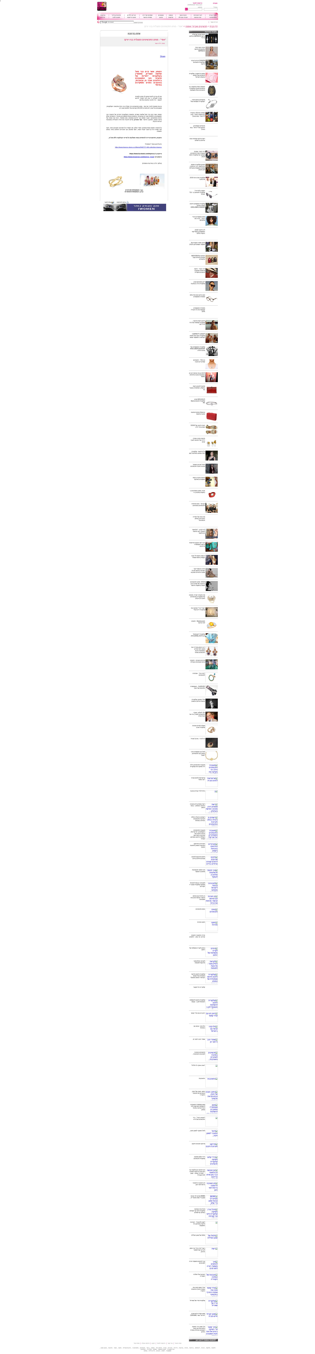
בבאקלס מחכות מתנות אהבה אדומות (198, 413)
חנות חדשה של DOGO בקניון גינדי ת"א (198, 426)
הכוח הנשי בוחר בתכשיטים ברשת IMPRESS (200, 49)
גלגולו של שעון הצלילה (198, 1235)
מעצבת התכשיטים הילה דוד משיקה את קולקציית (197, 765)
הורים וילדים (131, 15)
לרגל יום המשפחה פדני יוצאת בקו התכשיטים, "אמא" (198, 753)
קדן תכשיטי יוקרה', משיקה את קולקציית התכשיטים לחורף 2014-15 (197, 596)
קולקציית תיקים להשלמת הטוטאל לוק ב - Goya (197, 1001)
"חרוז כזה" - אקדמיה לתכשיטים (199, 674)
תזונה (119, 1348)
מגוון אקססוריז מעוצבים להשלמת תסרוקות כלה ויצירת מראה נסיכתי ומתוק (197, 1107)
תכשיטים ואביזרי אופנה (196, 26)
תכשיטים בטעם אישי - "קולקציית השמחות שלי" (197, 100)
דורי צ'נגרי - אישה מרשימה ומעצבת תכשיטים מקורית (199, 270)
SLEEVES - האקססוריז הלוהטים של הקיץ (197, 687)
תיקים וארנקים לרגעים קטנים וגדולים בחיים (198, 857)
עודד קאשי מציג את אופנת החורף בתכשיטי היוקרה (198, 1289)
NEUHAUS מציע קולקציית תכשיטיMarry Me (198, 401)
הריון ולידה (152, 1351)
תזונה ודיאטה (131, 17)
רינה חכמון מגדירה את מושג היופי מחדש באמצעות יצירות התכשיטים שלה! (198, 649)
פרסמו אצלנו (146, 1343)
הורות (186, 1348)
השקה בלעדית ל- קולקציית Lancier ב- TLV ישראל (197, 192)
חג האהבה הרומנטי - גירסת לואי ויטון (198, 1184)
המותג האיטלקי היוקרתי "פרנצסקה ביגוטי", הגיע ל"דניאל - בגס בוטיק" (197, 114)
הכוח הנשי (183, 15)
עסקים (155, 1349)
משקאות (168, 1351)
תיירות (102, 17)
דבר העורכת (198, 15)
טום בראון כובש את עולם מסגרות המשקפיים (197, 296)
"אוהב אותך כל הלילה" (198, 1065)
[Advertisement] (151, 6)
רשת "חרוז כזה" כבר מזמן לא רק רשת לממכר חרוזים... (197, 1250)
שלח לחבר (107, 202)
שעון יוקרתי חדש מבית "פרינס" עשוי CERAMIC (197, 1314)
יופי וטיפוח (197, 17)
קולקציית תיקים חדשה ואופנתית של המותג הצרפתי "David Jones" (197, 975)
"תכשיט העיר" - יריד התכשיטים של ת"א (199, 1118)
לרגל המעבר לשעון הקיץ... (197, 1131)
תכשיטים (142, 1348)
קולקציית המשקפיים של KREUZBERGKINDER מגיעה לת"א (197, 348)
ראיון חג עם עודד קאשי (198, 1013)
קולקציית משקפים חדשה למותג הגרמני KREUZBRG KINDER (197, 205)
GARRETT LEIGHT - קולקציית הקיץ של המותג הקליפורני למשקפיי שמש (197, 335)
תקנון (153, 1343)
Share (162, 56)
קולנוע (145, 1351)
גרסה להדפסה (121, 202)
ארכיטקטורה (170, 1349)
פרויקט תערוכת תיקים (198, 1144)
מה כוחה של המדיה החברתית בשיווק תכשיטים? (199, 518)
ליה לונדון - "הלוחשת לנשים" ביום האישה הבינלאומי (198, 531)
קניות (164, 1348)
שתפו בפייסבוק (134, 33)
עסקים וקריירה (147, 15)
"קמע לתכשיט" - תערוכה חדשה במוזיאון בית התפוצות (197, 1223)
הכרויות (170, 1348)
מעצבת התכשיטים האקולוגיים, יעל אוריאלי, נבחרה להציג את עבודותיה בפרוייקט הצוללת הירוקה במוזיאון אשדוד (197, 834)
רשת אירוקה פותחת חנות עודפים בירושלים (197, 139)
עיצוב (161, 17)
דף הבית (214, 26)
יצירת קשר (214, 22)
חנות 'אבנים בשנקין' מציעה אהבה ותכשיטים (197, 465)
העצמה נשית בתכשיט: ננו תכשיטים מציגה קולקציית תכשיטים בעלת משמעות (197, 88)
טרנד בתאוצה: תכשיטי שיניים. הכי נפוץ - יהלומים (197, 936)
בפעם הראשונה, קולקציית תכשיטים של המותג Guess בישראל (197, 75)
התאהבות (202, 1078)
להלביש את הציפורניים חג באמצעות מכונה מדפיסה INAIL (197, 374)
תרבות (129, 1348)
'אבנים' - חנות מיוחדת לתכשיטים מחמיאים (198, 504)
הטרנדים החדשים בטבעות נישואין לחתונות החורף (197, 845)
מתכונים (143, 1349)
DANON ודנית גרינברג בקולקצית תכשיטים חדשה (198, 62)
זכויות (203, 1348)
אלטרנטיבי (213, 17)
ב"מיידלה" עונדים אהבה (197, 791)
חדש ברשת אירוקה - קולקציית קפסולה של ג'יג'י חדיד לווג (197, 322)
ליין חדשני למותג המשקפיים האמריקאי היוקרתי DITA (198, 231)
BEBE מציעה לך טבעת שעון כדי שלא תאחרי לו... (197, 1197)
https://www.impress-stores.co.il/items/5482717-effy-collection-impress (138, 147)
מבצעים (161, 15)
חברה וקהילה (183, 17)
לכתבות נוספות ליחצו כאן (206, 1340)
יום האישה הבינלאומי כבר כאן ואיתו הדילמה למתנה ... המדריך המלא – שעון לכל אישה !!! (197, 1172)
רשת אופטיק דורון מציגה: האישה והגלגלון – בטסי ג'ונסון (197, 805)
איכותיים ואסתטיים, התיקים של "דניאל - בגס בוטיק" (197, 127)
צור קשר (170, 1343)
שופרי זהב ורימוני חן (199, 1039)
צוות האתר (178, 1343)
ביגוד (148, 1348)
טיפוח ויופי (159, 1348)
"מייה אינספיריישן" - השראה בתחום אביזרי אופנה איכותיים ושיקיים (198, 570)
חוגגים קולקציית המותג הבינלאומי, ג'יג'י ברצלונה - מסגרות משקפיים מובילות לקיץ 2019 (197, 167)
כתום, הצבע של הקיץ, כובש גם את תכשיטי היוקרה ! (198, 1093)
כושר (115, 1348)
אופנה (171, 15)
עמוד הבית (213, 15)
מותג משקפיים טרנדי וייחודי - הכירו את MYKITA (198, 218)
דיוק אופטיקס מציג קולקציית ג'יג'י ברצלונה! (198, 282)
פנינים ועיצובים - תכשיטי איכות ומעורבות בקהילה (197, 661)
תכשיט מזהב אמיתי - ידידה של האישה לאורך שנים (198, 440)
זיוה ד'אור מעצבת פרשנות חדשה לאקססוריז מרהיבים (197, 544)
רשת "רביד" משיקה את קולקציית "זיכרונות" (198, 609)
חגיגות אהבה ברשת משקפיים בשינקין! (199, 478)
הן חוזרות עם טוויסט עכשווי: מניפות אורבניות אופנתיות (198, 897)
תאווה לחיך (116, 17)
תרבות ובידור (116, 15)
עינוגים (158, 1351)
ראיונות (110, 1348)
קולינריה (149, 1349)
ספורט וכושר (147, 17)
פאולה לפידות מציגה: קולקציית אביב (198, 726)
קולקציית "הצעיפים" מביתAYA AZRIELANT (198, 635)
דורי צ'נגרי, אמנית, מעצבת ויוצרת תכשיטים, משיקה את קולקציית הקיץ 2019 (197, 154)
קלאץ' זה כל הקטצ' (199, 987)
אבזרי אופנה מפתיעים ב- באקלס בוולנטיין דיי (197, 491)
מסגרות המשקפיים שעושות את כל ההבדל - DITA (197, 309)
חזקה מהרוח (201, 922)
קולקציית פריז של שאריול (197, 1300)
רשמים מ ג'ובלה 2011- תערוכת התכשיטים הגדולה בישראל (198, 818)
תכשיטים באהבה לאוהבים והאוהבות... (198, 1053)
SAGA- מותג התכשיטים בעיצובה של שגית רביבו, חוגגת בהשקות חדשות (197, 583)
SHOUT (197, 1348)
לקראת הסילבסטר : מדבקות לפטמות (199, 962)
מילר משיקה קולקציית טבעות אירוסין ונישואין (198, 700)
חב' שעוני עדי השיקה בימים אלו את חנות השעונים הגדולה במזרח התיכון (197, 1329)
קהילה (124, 1348)
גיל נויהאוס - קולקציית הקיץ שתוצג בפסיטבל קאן (197, 452)
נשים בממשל (162, 1349)
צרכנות (102, 15)
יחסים (163, 1351)
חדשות (170, 17)
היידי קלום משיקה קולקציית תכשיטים (199, 1157)
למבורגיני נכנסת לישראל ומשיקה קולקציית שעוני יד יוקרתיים (197, 884)
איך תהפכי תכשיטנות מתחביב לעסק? (198, 870)
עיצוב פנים (104, 1348)
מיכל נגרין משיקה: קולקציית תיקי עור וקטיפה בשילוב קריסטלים (197, 1210)
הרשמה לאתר (197, 3)
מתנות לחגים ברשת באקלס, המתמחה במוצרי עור (197, 387)
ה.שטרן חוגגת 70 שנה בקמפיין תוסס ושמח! (198, 556)
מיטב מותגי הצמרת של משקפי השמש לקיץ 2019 (197, 243)
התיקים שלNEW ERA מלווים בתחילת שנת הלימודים (198, 257)
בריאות (191, 1348)
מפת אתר (137, 1343)
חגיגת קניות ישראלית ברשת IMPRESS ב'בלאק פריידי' (197, 36)
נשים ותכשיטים (200, 909)
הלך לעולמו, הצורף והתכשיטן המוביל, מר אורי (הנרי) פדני (197, 714)
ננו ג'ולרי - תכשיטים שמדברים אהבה (199, 361)
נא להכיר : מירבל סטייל (198, 739)
